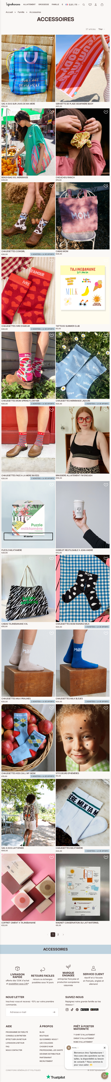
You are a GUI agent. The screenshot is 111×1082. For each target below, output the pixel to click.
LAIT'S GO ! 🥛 (82, 560)
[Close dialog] (104, 509)
